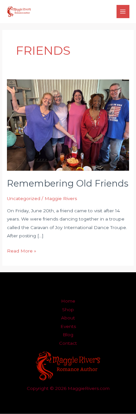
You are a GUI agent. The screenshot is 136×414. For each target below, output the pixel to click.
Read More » (21, 250)
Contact (68, 343)
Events (68, 326)
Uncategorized (23, 198)
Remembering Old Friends (67, 183)
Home (68, 301)
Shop (68, 309)
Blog (68, 334)
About (68, 317)
